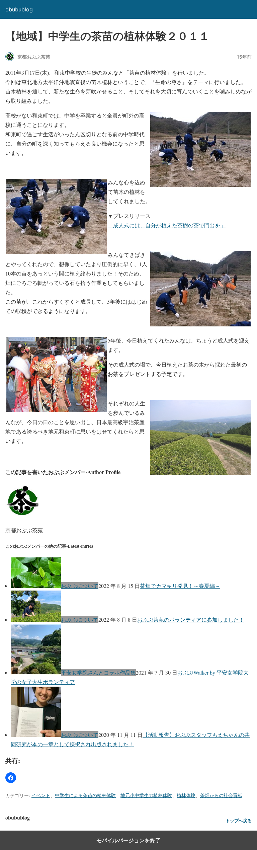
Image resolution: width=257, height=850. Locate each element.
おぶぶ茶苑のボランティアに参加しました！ (190, 619)
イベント (40, 795)
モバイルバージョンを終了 (128, 840)
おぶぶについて (79, 585)
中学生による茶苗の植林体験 (85, 795)
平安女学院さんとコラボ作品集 (98, 672)
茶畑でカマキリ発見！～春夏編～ (180, 585)
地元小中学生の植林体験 (146, 795)
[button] (10, 777)
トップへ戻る (239, 820)
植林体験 (186, 795)
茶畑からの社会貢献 (221, 795)
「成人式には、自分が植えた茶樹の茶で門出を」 (167, 225)
